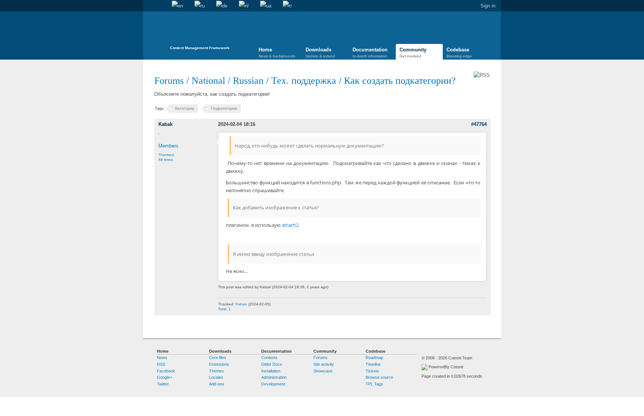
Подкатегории (224, 108)
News (162, 357)
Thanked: (166, 157)
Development (273, 384)
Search (160, 6)
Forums (169, 80)
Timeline (373, 364)
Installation (270, 371)
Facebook (166, 371)
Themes (216, 371)
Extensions (219, 364)
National (208, 80)
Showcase (322, 371)
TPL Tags (374, 384)
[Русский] (199, 6)
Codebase (459, 52)
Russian (248, 80)
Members (168, 146)
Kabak (165, 124)
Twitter (163, 384)
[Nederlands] (243, 6)
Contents (269, 357)
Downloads (320, 52)
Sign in (487, 6)
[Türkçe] (287, 6)
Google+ (164, 377)
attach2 (290, 225)
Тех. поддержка (303, 80)
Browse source (379, 377)
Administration (274, 377)
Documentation (370, 52)
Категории (184, 108)
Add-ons (216, 384)
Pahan (241, 304)
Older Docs (271, 364)
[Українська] (266, 6)
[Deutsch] (222, 6)
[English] (177, 6)
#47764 (479, 124)
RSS (161, 364)
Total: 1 (224, 309)
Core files (217, 357)
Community (413, 52)
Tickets (372, 371)
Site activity (323, 364)
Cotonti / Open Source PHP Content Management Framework (199, 33)
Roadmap (374, 357)
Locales (216, 377)
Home (148, 6)
